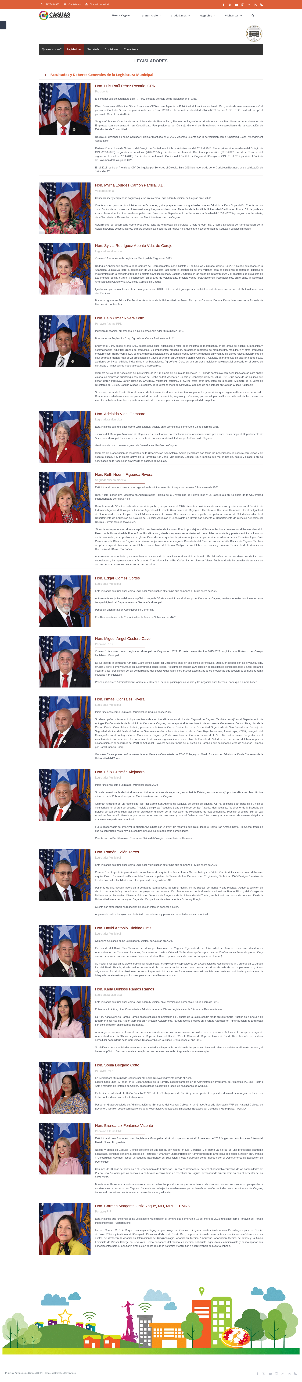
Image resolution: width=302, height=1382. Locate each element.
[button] (253, 13)
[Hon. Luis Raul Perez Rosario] (65, 84)
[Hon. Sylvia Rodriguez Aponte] (65, 244)
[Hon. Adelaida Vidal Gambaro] (65, 412)
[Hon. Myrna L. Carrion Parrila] (65, 183)
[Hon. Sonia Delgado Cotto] (65, 1063)
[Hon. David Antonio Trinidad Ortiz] (65, 926)
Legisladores (74, 49)
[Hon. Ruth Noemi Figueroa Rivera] (65, 473)
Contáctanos (131, 49)
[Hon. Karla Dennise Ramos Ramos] (65, 987)
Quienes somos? (52, 49)
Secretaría (93, 49)
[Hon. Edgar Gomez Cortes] (65, 576)
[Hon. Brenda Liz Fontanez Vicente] (65, 1124)
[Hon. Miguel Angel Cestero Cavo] (65, 637)
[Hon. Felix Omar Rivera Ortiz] (65, 316)
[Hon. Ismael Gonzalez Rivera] (65, 697)
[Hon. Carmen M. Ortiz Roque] (65, 1204)
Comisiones (111, 49)
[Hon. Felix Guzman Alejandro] (65, 770)
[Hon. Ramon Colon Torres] (65, 850)
